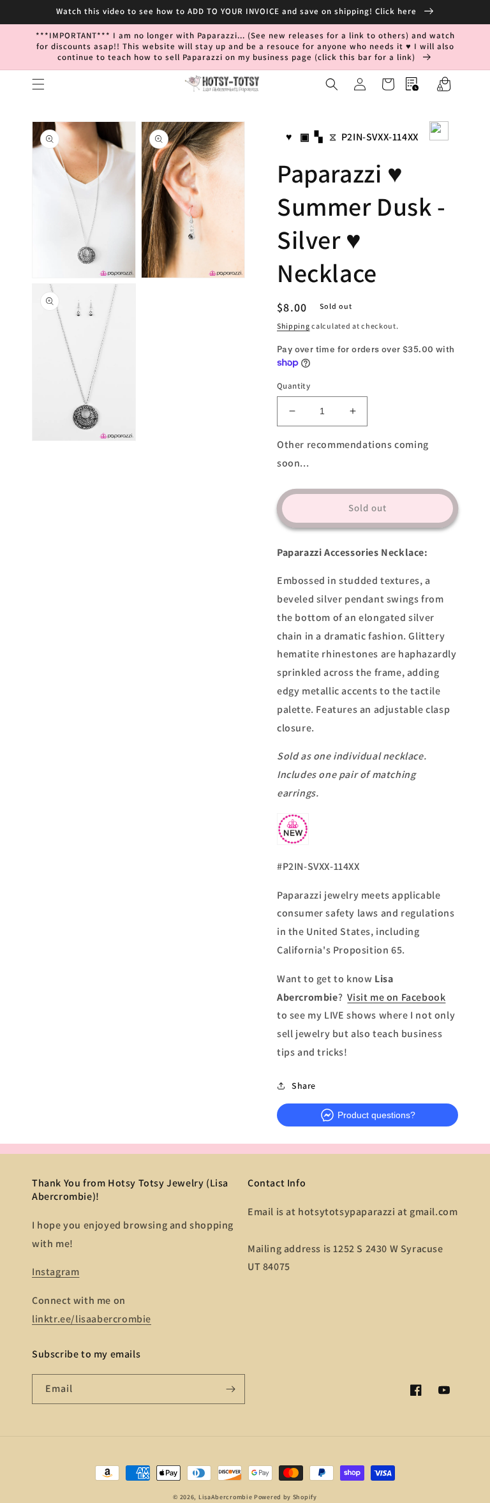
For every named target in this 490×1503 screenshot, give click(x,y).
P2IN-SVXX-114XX (380, 137)
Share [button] (304, 1085)
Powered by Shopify (285, 1497)
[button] (38, 84)
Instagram (55, 1271)
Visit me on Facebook (396, 997)
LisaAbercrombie (225, 1497)
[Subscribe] (230, 1389)
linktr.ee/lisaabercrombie (91, 1319)
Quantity (293, 385)
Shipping (293, 326)
